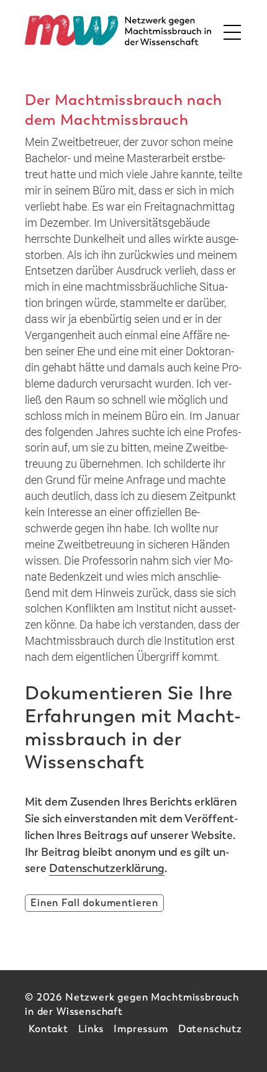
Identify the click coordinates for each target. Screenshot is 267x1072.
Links (91, 1029)
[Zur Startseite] (118, 30)
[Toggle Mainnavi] (228, 30)
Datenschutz (210, 1029)
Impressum (141, 1029)
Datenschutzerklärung (107, 868)
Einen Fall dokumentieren (94, 903)
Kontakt (48, 1029)
